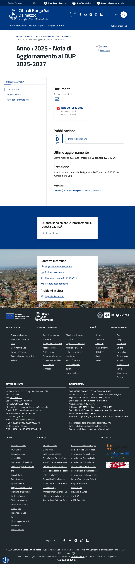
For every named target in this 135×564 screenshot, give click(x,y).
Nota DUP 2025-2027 (72, 108)
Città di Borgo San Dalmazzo (34, 12)
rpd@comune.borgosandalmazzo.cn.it (91, 425)
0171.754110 (16, 397)
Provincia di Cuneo (79, 491)
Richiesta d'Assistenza (20, 491)
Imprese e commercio (75, 343)
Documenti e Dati (51, 36)
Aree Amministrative (20, 339)
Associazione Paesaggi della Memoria (87, 458)
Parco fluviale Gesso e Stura (55, 458)
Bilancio (65, 36)
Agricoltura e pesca (51, 335)
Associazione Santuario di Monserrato (87, 474)
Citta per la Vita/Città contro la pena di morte (62, 496)
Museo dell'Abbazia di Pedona (55, 470)
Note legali (16, 508)
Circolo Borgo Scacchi (52, 453)
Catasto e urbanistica (52, 356)
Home (19, 36)
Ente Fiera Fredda (50, 474)
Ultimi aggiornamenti (20, 521)
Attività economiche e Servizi (123, 364)
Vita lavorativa (72, 373)
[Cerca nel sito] (123, 14)
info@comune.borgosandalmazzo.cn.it (28, 410)
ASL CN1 (75, 496)
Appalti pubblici (49, 347)
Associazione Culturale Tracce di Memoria (89, 462)
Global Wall (48, 449)
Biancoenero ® (77, 556)
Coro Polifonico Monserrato (83, 449)
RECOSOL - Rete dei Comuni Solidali (59, 462)
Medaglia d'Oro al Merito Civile (33, 19)
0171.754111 (15, 394)
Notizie (98, 335)
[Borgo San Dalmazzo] (13, 14)
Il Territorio (121, 343)
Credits (14, 517)
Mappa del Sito (17, 529)
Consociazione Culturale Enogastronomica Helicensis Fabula (97, 466)
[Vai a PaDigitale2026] (113, 315)
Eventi (119, 335)
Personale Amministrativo (22, 356)
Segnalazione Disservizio (21, 487)
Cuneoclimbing (49, 487)
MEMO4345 (76, 487)
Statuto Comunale (19, 500)
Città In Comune (64, 553)
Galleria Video (122, 356)
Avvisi (98, 360)
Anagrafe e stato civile (52, 343)
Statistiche (16, 525)
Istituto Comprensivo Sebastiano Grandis (89, 479)
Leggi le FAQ (16, 474)
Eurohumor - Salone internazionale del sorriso (63, 483)
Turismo (69, 368)
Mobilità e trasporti (74, 347)
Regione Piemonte (15, 3)
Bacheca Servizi (18, 496)
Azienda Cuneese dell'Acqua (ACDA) (86, 445)
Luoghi (119, 339)
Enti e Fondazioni (18, 351)
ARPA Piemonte (78, 500)
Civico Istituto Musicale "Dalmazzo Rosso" (61, 466)
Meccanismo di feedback (21, 462)
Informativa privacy (19, 504)
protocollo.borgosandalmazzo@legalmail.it (29, 407)
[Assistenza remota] (73, 553)
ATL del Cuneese (50, 445)
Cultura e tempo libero (52, 360)
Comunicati (100, 339)
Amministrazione (32, 36)
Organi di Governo (19, 335)
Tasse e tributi (101, 347)
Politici (14, 360)
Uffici (13, 343)
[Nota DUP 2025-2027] (58, 108)
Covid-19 (99, 343)
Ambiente (47, 339)
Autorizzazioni (49, 351)
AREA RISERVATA (67, 559)
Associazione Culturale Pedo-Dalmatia (59, 500)
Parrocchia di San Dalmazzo (55, 479)
